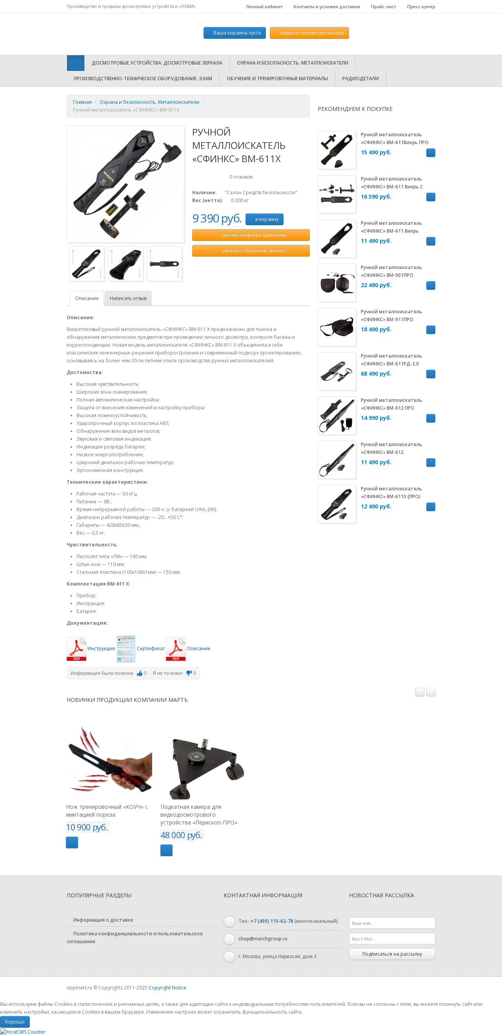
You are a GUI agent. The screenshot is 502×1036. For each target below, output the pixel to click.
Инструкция (101, 648)
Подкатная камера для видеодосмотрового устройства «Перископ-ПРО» (119, 814)
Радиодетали (360, 78)
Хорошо (15, 1021)
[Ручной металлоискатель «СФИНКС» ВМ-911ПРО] (337, 326)
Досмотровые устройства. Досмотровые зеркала (157, 63)
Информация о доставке (102, 920)
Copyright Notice (167, 987)
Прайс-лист (383, 6)
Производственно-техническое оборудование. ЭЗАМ (143, 78)
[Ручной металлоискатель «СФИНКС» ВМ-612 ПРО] (337, 415)
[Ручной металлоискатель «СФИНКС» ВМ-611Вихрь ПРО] (337, 149)
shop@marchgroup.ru (262, 938)
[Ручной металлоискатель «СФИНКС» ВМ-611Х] (125, 183)
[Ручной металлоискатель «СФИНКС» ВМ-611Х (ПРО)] (337, 503)
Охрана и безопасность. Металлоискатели (292, 63)
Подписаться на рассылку (392, 954)
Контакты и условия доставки (326, 6)
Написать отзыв (128, 298)
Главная (82, 102)
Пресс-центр (420, 6)
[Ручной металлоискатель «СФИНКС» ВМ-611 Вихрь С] (337, 193)
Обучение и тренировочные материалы (277, 78)
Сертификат (151, 648)
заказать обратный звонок (253, 250)
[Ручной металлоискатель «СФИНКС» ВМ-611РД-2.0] (337, 370)
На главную (116, 34)
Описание (87, 298)
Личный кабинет (264, 6)
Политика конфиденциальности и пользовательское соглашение (135, 937)
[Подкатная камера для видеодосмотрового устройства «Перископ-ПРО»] (124, 756)
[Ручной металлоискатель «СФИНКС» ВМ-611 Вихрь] (337, 238)
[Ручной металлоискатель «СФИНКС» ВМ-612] (337, 459)
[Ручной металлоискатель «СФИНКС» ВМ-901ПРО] (337, 282)
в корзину (266, 219)
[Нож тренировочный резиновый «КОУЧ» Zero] (218, 756)
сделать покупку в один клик (252, 234)
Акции (311, 32)
